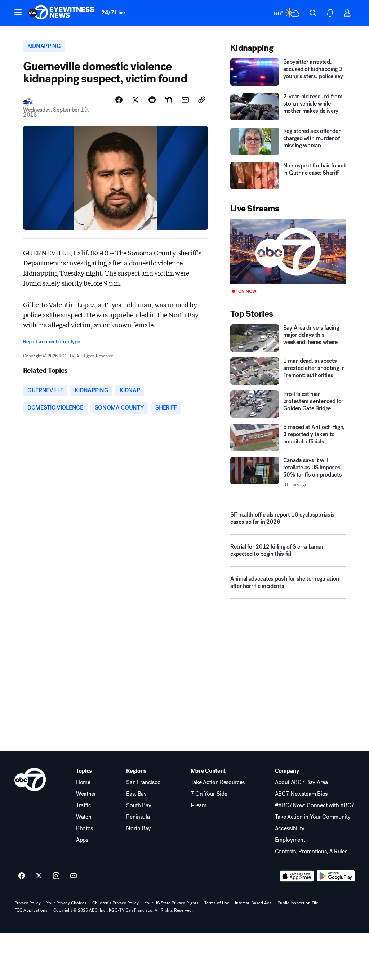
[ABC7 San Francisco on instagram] (56, 876)
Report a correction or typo (51, 341)
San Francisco (143, 782)
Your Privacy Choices (66, 903)
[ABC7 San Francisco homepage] (61, 13)
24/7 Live (113, 12)
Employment (290, 840)
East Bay (136, 794)
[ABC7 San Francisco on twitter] (39, 876)
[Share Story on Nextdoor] (169, 100)
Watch (83, 817)
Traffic (83, 805)
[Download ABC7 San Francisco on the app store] (297, 876)
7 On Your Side (209, 794)
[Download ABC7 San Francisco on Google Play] (336, 876)
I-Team (198, 805)
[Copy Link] (202, 100)
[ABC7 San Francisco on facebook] (21, 876)
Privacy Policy (27, 903)
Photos (84, 828)
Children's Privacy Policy (115, 903)
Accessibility (289, 828)
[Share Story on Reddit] (152, 100)
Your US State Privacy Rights (172, 903)
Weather (86, 794)
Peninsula (138, 817)
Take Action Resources (218, 782)
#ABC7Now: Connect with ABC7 (315, 805)
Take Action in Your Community (313, 817)
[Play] (288, 251)
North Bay (138, 828)
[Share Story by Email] (185, 100)
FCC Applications (31, 910)
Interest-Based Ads (253, 903)
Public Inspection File (297, 903)
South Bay (138, 805)
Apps (82, 840)
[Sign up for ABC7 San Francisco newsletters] (73, 876)
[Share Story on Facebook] (119, 100)
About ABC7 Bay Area (301, 782)
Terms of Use (216, 903)
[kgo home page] (30, 779)
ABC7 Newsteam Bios (301, 794)
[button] (18, 12)
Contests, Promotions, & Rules (311, 851)
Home (83, 782)
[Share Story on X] (135, 100)
